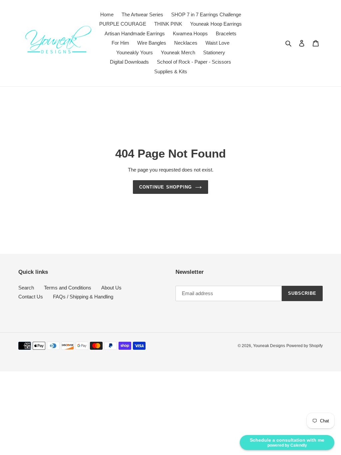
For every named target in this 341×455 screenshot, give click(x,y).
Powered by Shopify (304, 345)
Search (26, 287)
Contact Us (30, 296)
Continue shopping (165, 187)
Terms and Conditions (67, 287)
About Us (111, 287)
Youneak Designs (269, 345)
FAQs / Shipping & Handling (83, 296)
